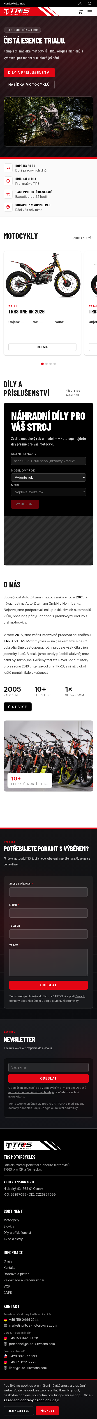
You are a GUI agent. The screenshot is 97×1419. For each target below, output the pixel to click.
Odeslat (48, 985)
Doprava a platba (16, 1274)
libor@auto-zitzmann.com (28, 1368)
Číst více (17, 707)
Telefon (14, 925)
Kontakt (9, 1267)
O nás (8, 1261)
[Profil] (79, 3)
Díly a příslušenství (29, 72)
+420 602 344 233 (23, 1356)
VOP (7, 1286)
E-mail (14, 904)
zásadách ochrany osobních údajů (31, 1400)
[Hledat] (89, 3)
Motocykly (11, 1220)
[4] (54, 364)
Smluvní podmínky (66, 1000)
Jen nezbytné (18, 1410)
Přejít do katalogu (73, 393)
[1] (42, 364)
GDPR (8, 1293)
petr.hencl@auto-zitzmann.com (32, 1344)
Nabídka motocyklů (29, 84)
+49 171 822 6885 (22, 1362)
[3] (50, 364)
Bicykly (9, 1226)
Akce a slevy (13, 1239)
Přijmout (47, 1410)
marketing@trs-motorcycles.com (33, 1325)
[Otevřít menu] (89, 11)
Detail (42, 347)
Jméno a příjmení (21, 883)
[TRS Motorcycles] (31, 11)
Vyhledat (25, 504)
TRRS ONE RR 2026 (26, 311)
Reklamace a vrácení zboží (24, 1280)
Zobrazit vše (83, 238)
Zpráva (14, 945)
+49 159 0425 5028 (23, 1338)
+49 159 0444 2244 (24, 1319)
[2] (46, 364)
